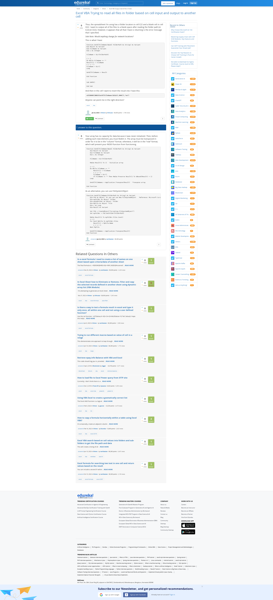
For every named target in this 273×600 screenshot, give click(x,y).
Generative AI (180, 79)
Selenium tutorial (82, 557)
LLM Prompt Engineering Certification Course (91, 511)
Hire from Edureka (187, 517)
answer (90, 119)
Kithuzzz (110, 113)
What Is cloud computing (119, 566)
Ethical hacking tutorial (169, 563)
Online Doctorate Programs (118, 547)
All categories (179, 73)
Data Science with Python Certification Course (91, 514)
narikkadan (110, 239)
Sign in (172, 595)
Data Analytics (180, 111)
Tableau (178, 155)
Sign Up (193, 3)
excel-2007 (100, 479)
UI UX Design (179, 166)
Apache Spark (180, 269)
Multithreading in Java (141, 569)
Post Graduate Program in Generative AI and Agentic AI (136, 508)
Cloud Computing (181, 117)
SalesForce (179, 138)
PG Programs (96, 547)
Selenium (178, 144)
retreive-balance (112, 371)
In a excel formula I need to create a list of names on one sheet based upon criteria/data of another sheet (105, 260)
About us (163, 505)
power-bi (110, 391)
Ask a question (168, 3)
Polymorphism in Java (114, 560)
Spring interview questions (131, 560)
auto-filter (105, 301)
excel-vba (93, 391)
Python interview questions (124, 569)
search (101, 456)
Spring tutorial (181, 557)
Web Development (181, 160)
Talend (177, 252)
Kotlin (177, 220)
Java (176, 171)
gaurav (102, 406)
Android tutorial (168, 560)
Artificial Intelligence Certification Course (90, 517)
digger (104, 366)
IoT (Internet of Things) (182, 214)
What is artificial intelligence (163, 566)
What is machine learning (152, 563)
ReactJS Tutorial (155, 569)
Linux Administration (182, 225)
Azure (177, 176)
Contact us (163, 514)
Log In (185, 3)
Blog (161, 517)
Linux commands (156, 560)
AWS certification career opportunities (88, 566)
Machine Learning (181, 122)
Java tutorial (113, 557)
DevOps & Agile (180, 90)
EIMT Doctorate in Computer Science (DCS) (132, 527)
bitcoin (90, 371)
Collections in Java (190, 566)
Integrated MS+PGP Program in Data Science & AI (134, 514)
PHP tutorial (150, 557)
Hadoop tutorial (147, 566)
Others (103, 113)
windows (93, 456)
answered (94, 239)
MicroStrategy (180, 231)
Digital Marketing (181, 198)
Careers (183, 505)
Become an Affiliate (187, 511)
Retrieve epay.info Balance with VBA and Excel (99, 357)
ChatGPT (178, 100)
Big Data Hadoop (181, 187)
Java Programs (114, 572)
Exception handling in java (85, 569)
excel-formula (89, 275)
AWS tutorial (106, 566)
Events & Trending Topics (182, 280)
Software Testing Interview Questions (88, 572)
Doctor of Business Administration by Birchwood (134, 511)
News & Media (165, 508)
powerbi (101, 391)
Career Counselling (182, 274)
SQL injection (182, 563)
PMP (176, 128)
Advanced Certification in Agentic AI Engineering (92, 505)
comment (100, 119)
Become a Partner (187, 514)
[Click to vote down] (78, 27)
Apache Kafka (180, 263)
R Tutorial (105, 572)
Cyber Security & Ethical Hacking (182, 106)
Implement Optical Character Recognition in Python (89, 575)
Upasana (103, 386)
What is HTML (124, 557)
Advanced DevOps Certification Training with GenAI (93, 508)
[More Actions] (163, 118)
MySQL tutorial (109, 563)
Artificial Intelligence (83, 547)
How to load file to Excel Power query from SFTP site (102, 377)
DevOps (104, 547)
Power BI (95, 386)
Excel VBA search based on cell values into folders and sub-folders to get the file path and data (105, 441)
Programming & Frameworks (137, 547)
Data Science (179, 95)
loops (92, 351)
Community (164, 520)
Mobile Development (182, 236)
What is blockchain (134, 566)
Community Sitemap (167, 530)
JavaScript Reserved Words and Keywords (133, 572)
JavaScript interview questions (165, 557)
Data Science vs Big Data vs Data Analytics (174, 569)
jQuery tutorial (81, 563)
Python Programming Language (104, 569)
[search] (98, 2)
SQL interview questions (95, 563)
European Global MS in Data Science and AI (132, 524)
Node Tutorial (178, 566)
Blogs (178, 3)
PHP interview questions (84, 560)
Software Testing (181, 149)
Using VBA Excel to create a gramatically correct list (102, 397)
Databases (80, 550)
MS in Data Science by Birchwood (129, 517)
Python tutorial (138, 563)
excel (88, 105)
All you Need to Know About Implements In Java (116, 575)
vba (94, 105)
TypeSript (178, 258)
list (91, 411)
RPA (176, 247)
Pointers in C (145, 560)
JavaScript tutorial (181, 560)
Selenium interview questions (98, 557)
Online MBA (151, 547)
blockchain (82, 371)
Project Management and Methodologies (180, 547)
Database (178, 182)
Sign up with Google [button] (112, 595)
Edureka (103, 429)
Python (177, 133)
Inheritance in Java (99, 560)
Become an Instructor (188, 508)
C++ (176, 209)
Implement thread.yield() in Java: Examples (160, 572)
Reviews (163, 511)
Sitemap (163, 524)
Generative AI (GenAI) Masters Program (131, 505)
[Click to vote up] (78, 24)
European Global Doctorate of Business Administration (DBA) (138, 520)
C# (176, 204)
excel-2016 (93, 434)
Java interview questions (137, 557)
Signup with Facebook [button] (138, 595)
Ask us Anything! (181, 285)
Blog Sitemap (164, 527)
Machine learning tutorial (123, 563)
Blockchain (96, 366)
